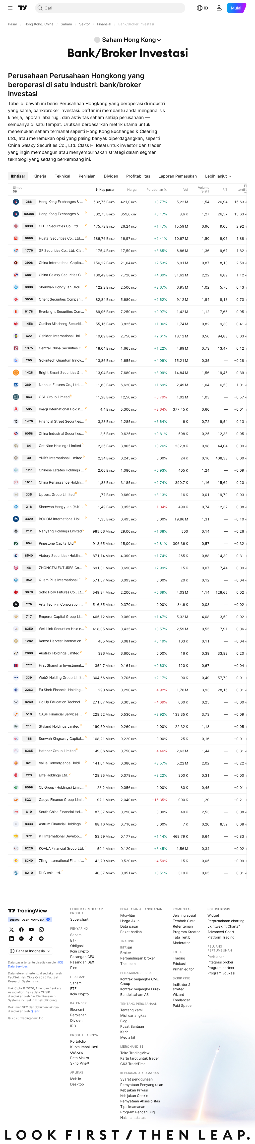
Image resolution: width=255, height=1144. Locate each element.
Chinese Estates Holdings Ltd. (61, 470)
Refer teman (183, 926)
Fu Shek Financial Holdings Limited (61, 690)
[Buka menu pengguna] (219, 8)
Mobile (75, 1079)
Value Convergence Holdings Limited (61, 763)
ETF (73, 940)
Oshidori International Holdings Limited (61, 336)
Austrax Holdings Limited (59, 653)
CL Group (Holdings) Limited (61, 787)
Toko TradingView (134, 1053)
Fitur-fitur (127, 915)
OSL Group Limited (54, 397)
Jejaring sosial (184, 915)
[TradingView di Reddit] (41, 938)
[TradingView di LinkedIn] (11, 938)
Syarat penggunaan (136, 1079)
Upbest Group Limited (57, 494)
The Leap (128, 963)
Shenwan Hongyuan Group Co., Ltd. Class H (61, 287)
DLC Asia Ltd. (50, 873)
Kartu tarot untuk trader (139, 1058)
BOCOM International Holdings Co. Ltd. (61, 519)
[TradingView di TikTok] (31, 938)
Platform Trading (221, 937)
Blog (124, 1021)
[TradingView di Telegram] (21, 938)
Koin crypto (79, 951)
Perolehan (78, 1015)
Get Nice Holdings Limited (60, 446)
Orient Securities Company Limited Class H (61, 299)
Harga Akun (129, 921)
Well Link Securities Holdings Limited (61, 629)
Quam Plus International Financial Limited (61, 580)
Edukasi (179, 963)
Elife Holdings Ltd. (53, 775)
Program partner (220, 967)
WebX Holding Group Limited (61, 677)
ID (206, 7)
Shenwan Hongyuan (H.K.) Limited (61, 507)
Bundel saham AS (134, 994)
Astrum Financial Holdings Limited (61, 824)
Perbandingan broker (137, 958)
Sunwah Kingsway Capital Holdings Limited (61, 738)
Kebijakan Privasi (134, 1090)
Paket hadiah (131, 932)
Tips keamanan (132, 1106)
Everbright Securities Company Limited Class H (61, 311)
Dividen (76, 1020)
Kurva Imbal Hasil (84, 1047)
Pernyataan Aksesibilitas (140, 1101)
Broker (125, 953)
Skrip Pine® (79, 1063)
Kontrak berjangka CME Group (139, 981)
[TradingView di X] (11, 929)
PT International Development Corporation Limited (61, 836)
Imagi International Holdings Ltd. (61, 409)
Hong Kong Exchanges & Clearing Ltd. (61, 201)
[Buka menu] (10, 8)
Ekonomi (77, 1009)
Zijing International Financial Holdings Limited (61, 860)
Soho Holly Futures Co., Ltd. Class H (61, 592)
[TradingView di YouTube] (31, 929)
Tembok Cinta (184, 921)
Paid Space (182, 1005)
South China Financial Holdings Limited (61, 812)
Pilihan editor (183, 969)
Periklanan (215, 956)
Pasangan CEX (82, 956)
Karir (124, 1032)
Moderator (181, 943)
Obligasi (76, 946)
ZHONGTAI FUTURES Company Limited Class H (61, 568)
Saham (75, 935)
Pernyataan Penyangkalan (141, 1084)
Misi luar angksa (133, 1015)
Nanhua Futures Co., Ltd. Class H (61, 384)
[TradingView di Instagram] (41, 929)
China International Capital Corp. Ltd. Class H (61, 262)
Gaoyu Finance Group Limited (61, 799)
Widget (213, 915)
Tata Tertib (182, 937)
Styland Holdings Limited (59, 726)
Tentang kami (131, 1010)
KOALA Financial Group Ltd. (61, 848)
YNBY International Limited (60, 458)
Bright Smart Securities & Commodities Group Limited (61, 372)
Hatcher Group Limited (57, 751)
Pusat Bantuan (132, 1026)
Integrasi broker (220, 962)
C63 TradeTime (132, 1064)
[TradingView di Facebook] (21, 929)
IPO (73, 1026)
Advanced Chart (220, 932)
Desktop (77, 1084)
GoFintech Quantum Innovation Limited (61, 360)
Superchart (79, 919)
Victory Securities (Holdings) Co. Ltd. (61, 555)
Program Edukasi (221, 973)
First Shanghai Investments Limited (61, 665)
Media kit (127, 1037)
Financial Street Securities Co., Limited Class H (61, 421)
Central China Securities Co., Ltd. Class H (61, 348)
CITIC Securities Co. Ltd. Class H (61, 226)
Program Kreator (186, 932)
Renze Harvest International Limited (61, 641)
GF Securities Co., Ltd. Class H (61, 250)
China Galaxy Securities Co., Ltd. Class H (61, 275)
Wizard (178, 994)
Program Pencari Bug (137, 1112)
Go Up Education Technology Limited (61, 702)
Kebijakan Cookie (134, 1095)
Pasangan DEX (82, 962)
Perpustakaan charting (226, 921)
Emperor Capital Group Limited (61, 616)
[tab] (18, 176)
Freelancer (181, 1000)
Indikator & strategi (182, 986)
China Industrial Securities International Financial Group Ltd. (61, 433)
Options (76, 1052)
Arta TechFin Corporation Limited (61, 604)
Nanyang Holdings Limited (60, 531)
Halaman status (132, 1117)
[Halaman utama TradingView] (22, 7)
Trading (179, 958)
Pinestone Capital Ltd (56, 543)
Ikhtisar (126, 947)
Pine (73, 967)
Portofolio (78, 1041)
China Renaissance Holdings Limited (61, 482)
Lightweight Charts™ (224, 926)
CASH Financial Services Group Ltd (61, 714)
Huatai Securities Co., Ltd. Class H (61, 238)
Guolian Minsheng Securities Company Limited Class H (61, 323)
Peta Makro (79, 1058)
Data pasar (129, 926)
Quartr (35, 1011)
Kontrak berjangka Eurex (140, 989)
